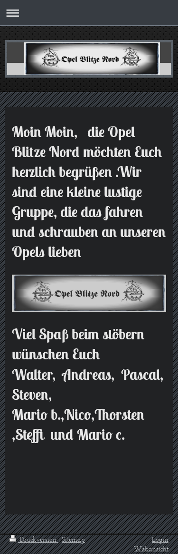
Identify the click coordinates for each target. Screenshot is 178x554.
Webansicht (151, 549)
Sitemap (73, 539)
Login (160, 539)
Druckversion (38, 539)
